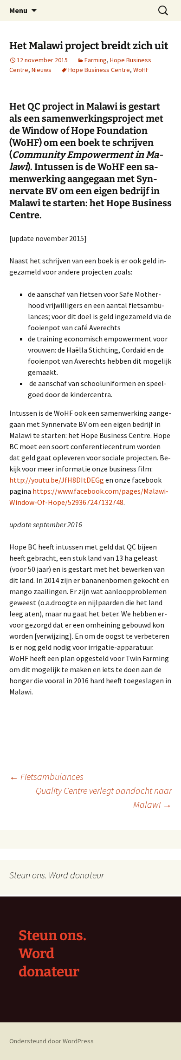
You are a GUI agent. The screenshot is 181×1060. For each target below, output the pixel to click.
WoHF (141, 69)
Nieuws (42, 69)
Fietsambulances (46, 776)
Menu (18, 10)
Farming (95, 60)
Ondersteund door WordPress (51, 1041)
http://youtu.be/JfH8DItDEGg (56, 479)
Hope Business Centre (99, 69)
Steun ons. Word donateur (52, 953)
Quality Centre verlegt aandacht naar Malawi (104, 797)
